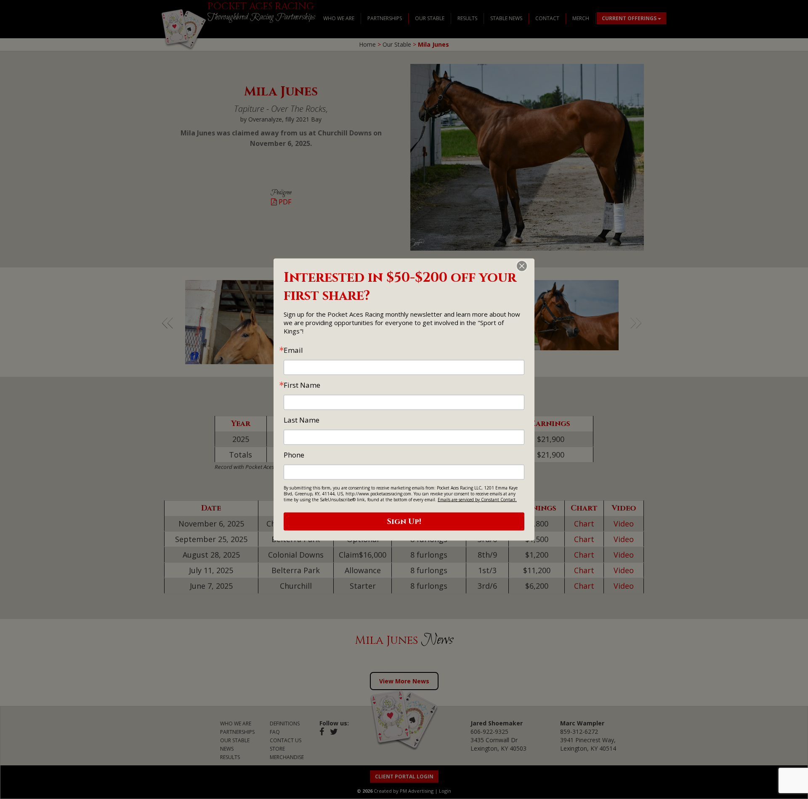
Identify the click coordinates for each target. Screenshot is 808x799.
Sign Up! (404, 521)
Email (293, 350)
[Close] (527, 266)
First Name (302, 385)
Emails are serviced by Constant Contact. (477, 500)
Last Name (301, 420)
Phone (294, 455)
